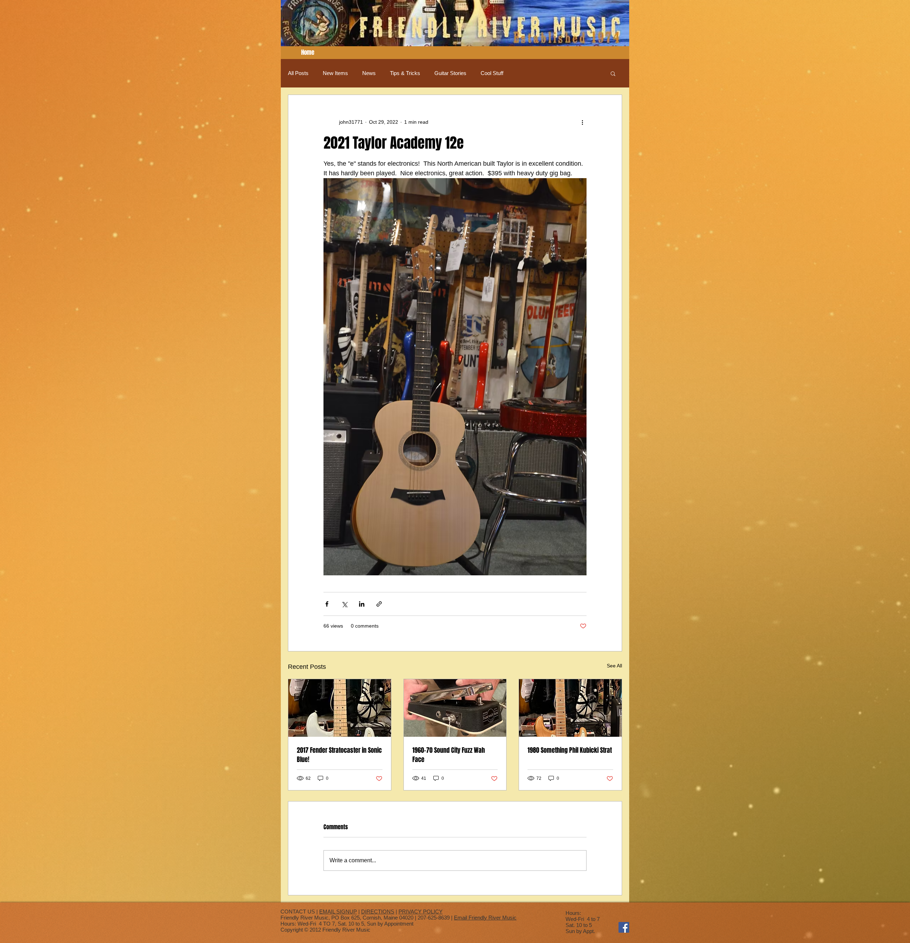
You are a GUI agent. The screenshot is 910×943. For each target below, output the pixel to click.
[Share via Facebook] (326, 604)
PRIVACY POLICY (420, 912)
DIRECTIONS (377, 912)
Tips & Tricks (405, 73)
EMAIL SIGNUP (338, 912)
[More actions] (582, 122)
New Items (335, 73)
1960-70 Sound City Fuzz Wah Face (448, 755)
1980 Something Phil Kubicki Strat (570, 750)
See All (614, 665)
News (369, 73)
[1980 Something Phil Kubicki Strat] (570, 708)
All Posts (298, 73)
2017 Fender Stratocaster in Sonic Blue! (339, 755)
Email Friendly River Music (485, 918)
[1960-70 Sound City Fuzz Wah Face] (455, 708)
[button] (613, 73)
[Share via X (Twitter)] (344, 604)
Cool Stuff (492, 73)
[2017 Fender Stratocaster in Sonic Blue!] (339, 708)
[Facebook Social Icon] (624, 927)
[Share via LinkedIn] (361, 604)
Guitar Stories (450, 73)
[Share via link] (379, 604)
